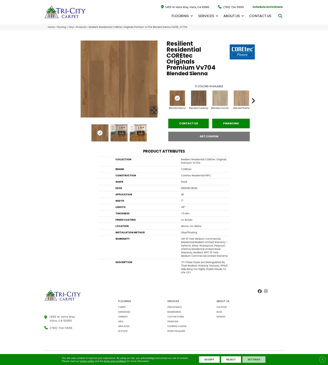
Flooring (180, 16)
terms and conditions (115, 361)
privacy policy (87, 361)
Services (206, 16)
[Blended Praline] (241, 98)
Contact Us (260, 16)
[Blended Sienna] (177, 98)
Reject (231, 359)
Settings (254, 359)
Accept (209, 359)
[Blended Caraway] (198, 98)
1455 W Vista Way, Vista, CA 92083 (187, 7)
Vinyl (71, 27)
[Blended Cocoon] (220, 98)
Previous (78, 131)
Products (81, 27)
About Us (231, 16)
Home (51, 27)
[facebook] (259, 291)
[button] (192, 15)
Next (159, 131)
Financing (231, 123)
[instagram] (265, 291)
